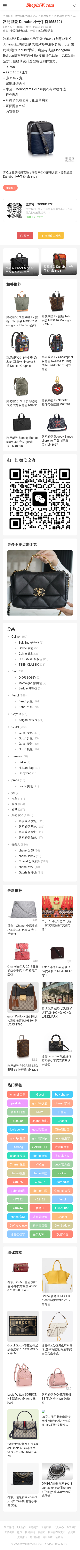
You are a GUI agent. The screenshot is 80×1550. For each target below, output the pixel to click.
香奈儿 (15, 844)
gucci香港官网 (62, 1139)
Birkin (22, 762)
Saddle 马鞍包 (28, 688)
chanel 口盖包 (17, 1095)
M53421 (10, 187)
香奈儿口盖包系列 (40, 1226)
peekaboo (17, 1103)
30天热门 (9, 1527)
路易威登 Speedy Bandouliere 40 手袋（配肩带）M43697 (57, 440)
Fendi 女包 (26, 701)
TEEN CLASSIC (29, 664)
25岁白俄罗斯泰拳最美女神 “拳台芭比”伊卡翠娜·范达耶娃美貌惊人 (56, 1420)
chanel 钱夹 (26, 867)
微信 (19, 1532)
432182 (40, 1199)
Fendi (15, 695)
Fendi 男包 (26, 707)
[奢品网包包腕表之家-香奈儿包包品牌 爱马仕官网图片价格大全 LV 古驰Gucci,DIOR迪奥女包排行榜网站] (40, 5)
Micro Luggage (40, 1113)
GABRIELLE (40, 1147)
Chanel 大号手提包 (62, 1191)
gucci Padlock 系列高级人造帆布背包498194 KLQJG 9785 (22, 1020)
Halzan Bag (26, 768)
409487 (40, 1182)
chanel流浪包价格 (40, 1156)
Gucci (15, 727)
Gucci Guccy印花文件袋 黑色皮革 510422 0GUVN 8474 (22, 1349)
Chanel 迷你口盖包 (18, 1165)
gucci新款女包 (40, 1130)
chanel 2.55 (26, 850)
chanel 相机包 (40, 1121)
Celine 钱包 (26, 653)
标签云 (41, 1532)
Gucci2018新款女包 (62, 1209)
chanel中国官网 (40, 1174)
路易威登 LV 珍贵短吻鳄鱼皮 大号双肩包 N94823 (22, 403)
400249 (18, 1121)
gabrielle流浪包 (18, 1191)
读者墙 (59, 1537)
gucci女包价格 (17, 1139)
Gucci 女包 (26, 733)
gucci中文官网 (40, 1104)
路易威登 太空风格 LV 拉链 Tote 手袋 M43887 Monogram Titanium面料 (22, 321)
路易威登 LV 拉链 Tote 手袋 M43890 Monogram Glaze (56, 320)
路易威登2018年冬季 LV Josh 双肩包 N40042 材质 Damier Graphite (21, 361)
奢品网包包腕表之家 (26, 15)
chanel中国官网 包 (40, 1191)
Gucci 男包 (26, 738)
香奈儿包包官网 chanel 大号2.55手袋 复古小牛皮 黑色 (22, 1501)
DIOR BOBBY (27, 677)
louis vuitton (17, 1129)
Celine (15, 636)
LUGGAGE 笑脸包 (30, 659)
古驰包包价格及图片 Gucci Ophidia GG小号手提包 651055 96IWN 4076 (22, 1450)
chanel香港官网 (18, 1174)
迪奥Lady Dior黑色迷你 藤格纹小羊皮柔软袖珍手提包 (56, 1060)
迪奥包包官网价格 (18, 1235)
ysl (13, 793)
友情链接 (9, 1532)
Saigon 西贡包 (28, 720)
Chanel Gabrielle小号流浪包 (62, 1217)
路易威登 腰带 (28, 832)
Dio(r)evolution (18, 1225)
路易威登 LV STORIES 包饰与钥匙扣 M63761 (56, 402)
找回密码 (30, 1532)
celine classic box (62, 1174)
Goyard (16, 714)
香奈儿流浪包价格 (40, 1217)
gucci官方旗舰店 (62, 1165)
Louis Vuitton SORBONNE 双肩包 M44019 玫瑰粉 (22, 1398)
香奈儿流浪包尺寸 (62, 1156)
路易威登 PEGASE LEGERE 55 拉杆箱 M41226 (22, 1067)
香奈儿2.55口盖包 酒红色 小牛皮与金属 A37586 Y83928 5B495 (22, 1286)
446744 (18, 1208)
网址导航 (48, 1537)
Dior (14, 671)
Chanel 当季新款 (29, 861)
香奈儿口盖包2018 (18, 1113)
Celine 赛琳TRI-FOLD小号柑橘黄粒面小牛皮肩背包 (56, 1300)
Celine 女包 (26, 648)
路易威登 (46, 15)
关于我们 (72, 1527)
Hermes (16, 756)
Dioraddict (62, 1182)
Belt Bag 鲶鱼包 (29, 642)
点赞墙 (71, 1532)
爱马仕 (40, 1208)
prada (15, 780)
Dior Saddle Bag (62, 1226)
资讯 (14, 809)
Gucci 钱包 (26, 749)
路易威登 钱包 (28, 837)
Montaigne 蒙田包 (30, 683)
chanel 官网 (62, 1103)
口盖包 (62, 1112)
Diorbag (18, 1147)
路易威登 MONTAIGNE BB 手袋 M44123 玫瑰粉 (56, 1398)
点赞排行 (22, 1537)
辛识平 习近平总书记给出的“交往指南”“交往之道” (56, 925)
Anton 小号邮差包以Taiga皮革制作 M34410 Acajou (57, 971)
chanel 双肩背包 (17, 1156)
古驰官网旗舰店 (62, 1147)
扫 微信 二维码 (51, 235)
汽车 (14, 798)
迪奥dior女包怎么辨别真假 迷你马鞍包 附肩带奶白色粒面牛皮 (57, 1349)
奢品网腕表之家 (19, 30)
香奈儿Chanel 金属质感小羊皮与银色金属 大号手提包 (22, 929)
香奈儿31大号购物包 (40, 1235)
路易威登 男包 (62, 15)
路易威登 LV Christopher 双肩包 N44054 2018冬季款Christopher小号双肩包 (57, 363)
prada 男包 (26, 786)
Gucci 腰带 (26, 743)
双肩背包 (62, 1234)
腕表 (14, 804)
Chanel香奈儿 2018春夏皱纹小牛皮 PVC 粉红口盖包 (22, 970)
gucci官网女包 (40, 1139)
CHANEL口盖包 (62, 1130)
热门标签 (35, 1537)
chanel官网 (18, 1217)
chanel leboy (27, 856)
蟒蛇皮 (40, 1164)
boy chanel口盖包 (62, 1095)
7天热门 (21, 1527)
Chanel (62, 1121)
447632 (18, 1199)
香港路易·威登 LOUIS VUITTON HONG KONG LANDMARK (57, 1012)
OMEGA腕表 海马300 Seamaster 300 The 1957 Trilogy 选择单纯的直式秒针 (57, 1489)
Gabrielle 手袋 (28, 872)
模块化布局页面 (56, 1532)
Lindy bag (25, 773)
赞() (25, 235)
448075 (18, 1182)
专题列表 (33, 1527)
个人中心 (59, 1527)
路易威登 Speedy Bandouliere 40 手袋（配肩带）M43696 (22, 442)
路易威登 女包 (28, 821)
